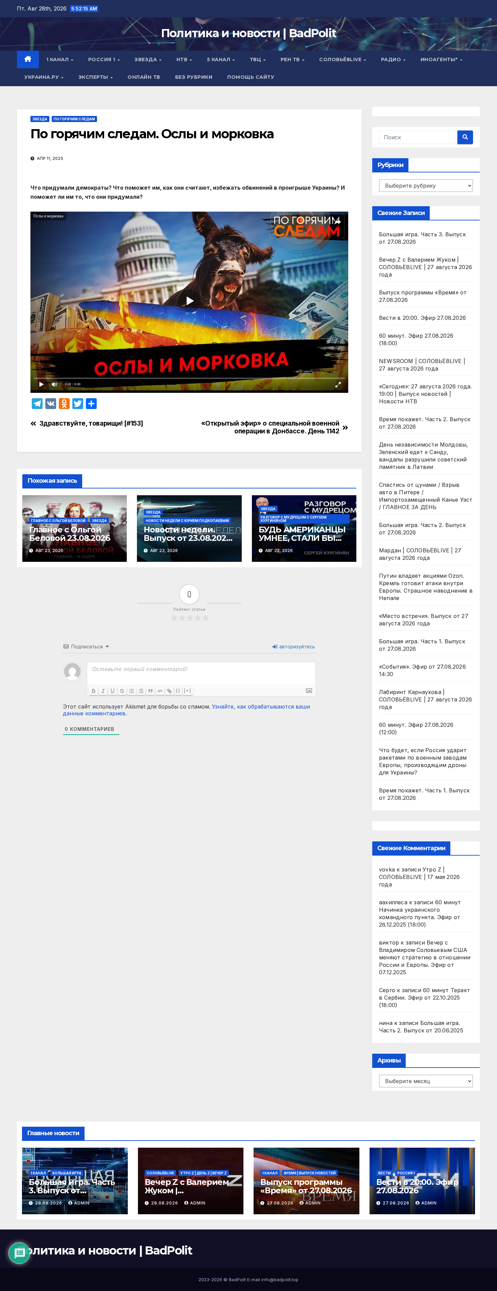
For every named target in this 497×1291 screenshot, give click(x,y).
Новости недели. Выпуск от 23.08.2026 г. (187, 538)
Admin (82, 1202)
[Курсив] (103, 691)
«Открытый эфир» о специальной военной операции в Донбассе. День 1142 (270, 427)
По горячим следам (74, 119)
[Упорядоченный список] (131, 691)
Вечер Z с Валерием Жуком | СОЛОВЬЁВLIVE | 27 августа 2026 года (425, 267)
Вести (384, 1173)
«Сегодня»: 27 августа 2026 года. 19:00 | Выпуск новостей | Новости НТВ (425, 394)
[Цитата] (150, 691)
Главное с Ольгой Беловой (58, 521)
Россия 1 (102, 59)
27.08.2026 (281, 1202)
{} (178, 690)
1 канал (58, 59)
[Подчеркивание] (112, 691)
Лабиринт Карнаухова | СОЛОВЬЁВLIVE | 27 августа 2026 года (425, 699)
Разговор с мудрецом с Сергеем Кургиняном (294, 519)
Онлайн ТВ (143, 77)
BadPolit (237, 1279)
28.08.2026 (49, 1202)
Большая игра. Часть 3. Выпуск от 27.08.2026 (72, 1190)
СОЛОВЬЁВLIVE (341, 59)
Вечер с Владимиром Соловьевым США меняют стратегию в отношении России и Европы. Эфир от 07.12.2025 (425, 957)
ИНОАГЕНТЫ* (440, 59)
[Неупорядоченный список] (141, 691)
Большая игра (66, 1173)
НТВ (182, 59)
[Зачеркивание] (122, 691)
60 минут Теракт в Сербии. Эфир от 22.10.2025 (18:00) (424, 997)
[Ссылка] (169, 691)
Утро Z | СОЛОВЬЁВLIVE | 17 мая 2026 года (419, 877)
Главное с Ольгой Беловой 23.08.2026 (69, 534)
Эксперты (94, 77)
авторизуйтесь (296, 646)
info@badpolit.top (280, 1279)
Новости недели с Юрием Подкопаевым (187, 521)
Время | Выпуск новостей (310, 1173)
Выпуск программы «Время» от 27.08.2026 (306, 1186)
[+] (187, 690)
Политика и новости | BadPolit (248, 33)
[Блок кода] (160, 691)
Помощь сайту (250, 77)
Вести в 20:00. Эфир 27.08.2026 (422, 317)
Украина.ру (42, 77)
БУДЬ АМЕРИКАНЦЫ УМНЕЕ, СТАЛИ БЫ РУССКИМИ (302, 538)
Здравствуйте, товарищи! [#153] (91, 423)
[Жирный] (93, 691)
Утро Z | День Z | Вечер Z (204, 1173)
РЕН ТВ (291, 59)
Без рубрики (194, 77)
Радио (392, 59)
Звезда (147, 59)
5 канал (219, 59)
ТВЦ (256, 59)
